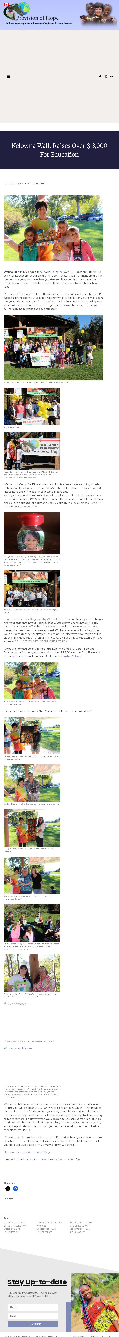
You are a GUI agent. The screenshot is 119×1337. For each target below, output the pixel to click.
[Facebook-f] (100, 76)
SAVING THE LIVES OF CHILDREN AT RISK (41, 641)
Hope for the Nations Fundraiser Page (27, 1152)
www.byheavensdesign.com (16, 949)
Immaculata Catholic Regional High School (30, 619)
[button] (8, 76)
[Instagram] (105, 76)
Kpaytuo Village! (71, 656)
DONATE (95, 502)
